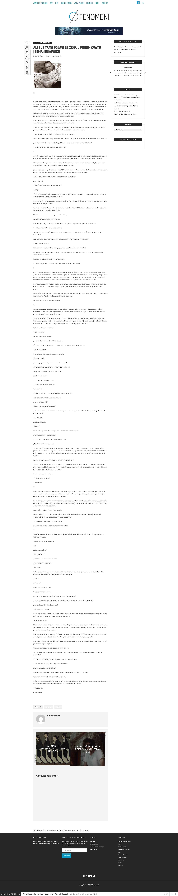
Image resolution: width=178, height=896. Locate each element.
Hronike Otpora (66, 3)
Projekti (105, 3)
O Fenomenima (94, 844)
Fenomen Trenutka (124, 849)
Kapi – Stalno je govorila (122, 111)
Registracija (93, 849)
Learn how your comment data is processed (74, 830)
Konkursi (89, 3)
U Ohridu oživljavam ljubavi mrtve (126, 103)
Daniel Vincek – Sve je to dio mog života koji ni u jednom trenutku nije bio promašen (127, 97)
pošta (58, 707)
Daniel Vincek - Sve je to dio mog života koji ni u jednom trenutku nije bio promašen (128, 49)
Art (51, 3)
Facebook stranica (128, 139)
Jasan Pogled (79, 3)
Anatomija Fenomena (40, 3)
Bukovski (38, 707)
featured (48, 707)
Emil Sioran (128, 67)
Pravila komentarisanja (97, 847)
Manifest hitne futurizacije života (125, 114)
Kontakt (92, 841)
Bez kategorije (122, 847)
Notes (97, 3)
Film (56, 3)
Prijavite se (66, 855)
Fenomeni (89, 876)
